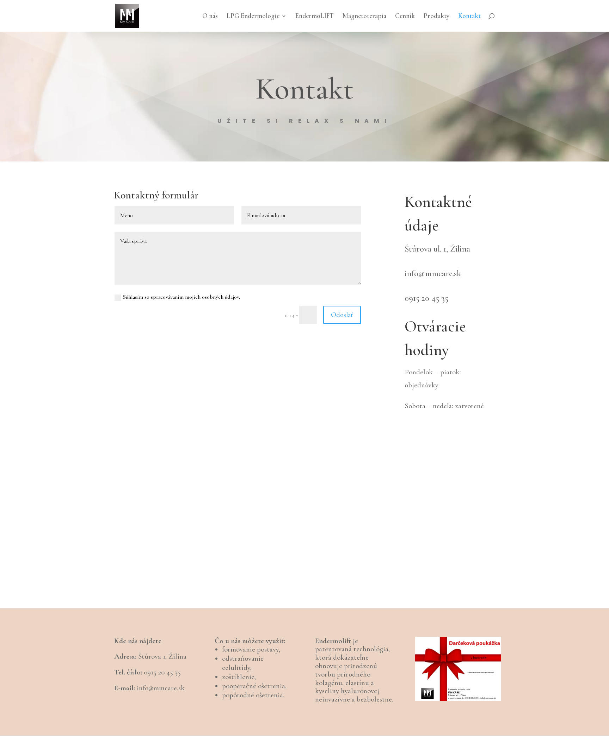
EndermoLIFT (314, 16)
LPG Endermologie (253, 16)
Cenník (405, 16)
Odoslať (342, 315)
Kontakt (469, 16)
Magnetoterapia (364, 16)
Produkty (436, 16)
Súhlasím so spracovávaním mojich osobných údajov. (181, 296)
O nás (210, 16)
